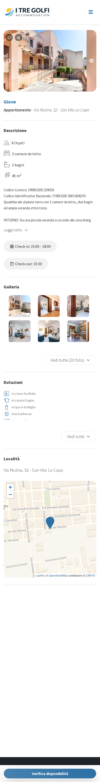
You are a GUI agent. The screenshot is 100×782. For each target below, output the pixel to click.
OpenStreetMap (58, 575)
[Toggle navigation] (90, 12)
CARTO (90, 575)
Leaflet (40, 575)
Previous (12, 62)
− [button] (10, 494)
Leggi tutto (13, 230)
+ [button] (10, 487)
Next (95, 62)
